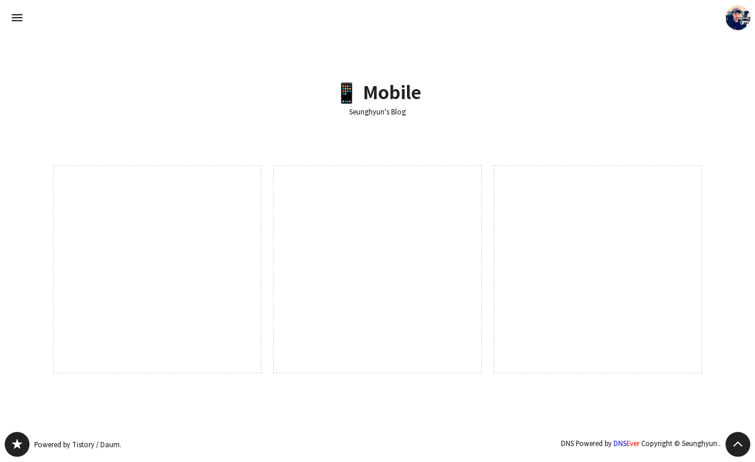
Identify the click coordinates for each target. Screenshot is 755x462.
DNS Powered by (600, 443)
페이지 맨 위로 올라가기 (738, 444)
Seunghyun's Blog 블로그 (17, 444)
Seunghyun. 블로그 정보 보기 (738, 18)
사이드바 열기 (17, 18)
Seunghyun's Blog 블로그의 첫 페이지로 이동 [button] (377, 18)
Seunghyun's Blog (377, 112)
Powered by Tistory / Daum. (78, 444)
